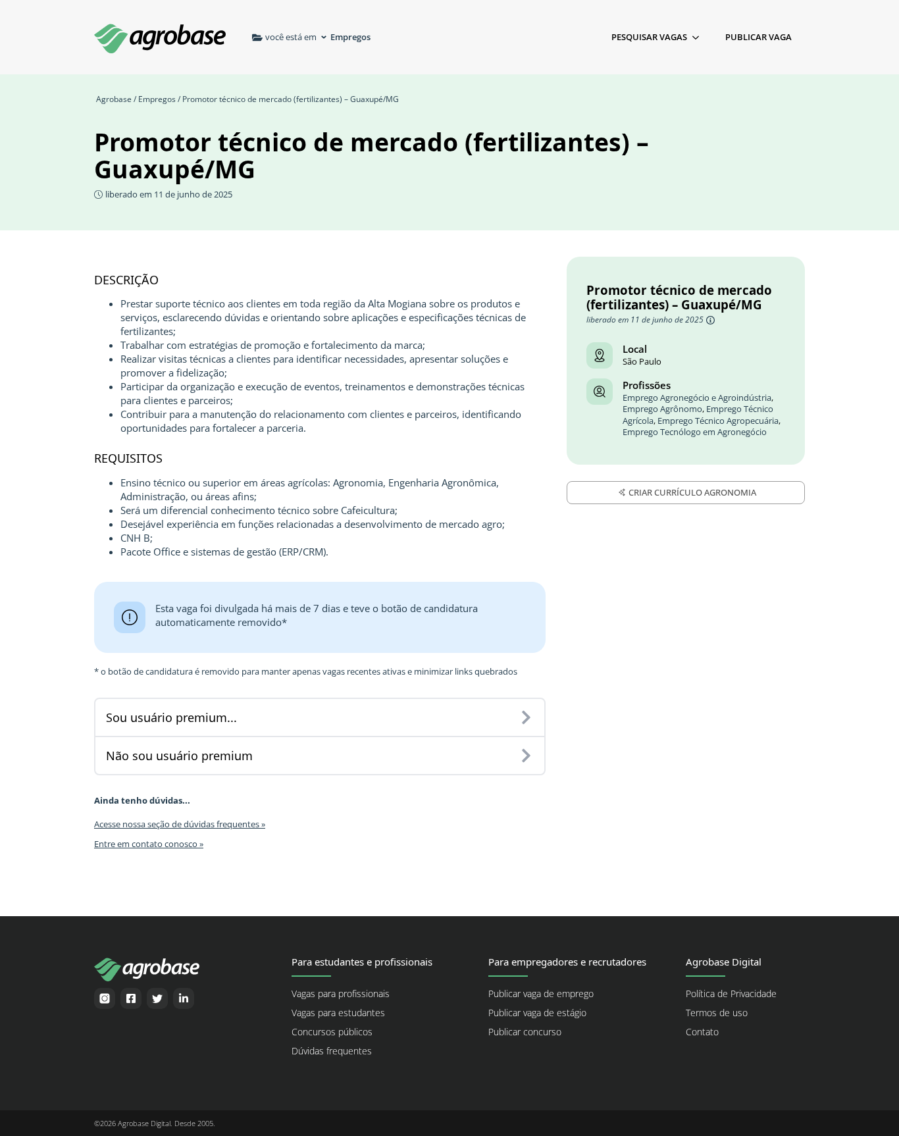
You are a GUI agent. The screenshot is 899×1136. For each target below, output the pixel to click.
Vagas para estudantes (338, 1013)
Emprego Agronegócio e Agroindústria (697, 397)
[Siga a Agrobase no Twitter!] (157, 998)
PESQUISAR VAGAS (649, 37)
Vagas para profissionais (341, 994)
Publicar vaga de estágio (537, 1013)
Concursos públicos (332, 1032)
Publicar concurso (524, 1032)
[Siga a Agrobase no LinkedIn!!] (183, 998)
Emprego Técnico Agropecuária (718, 420)
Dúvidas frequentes (332, 1051)
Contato (702, 1032)
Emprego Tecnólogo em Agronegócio (695, 432)
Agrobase (114, 99)
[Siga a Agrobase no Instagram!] (104, 998)
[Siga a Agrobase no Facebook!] (130, 998)
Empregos (157, 99)
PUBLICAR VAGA (758, 37)
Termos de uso (717, 1013)
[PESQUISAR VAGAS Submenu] (699, 37)
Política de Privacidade (731, 994)
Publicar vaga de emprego (541, 994)
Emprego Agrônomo (662, 409)
